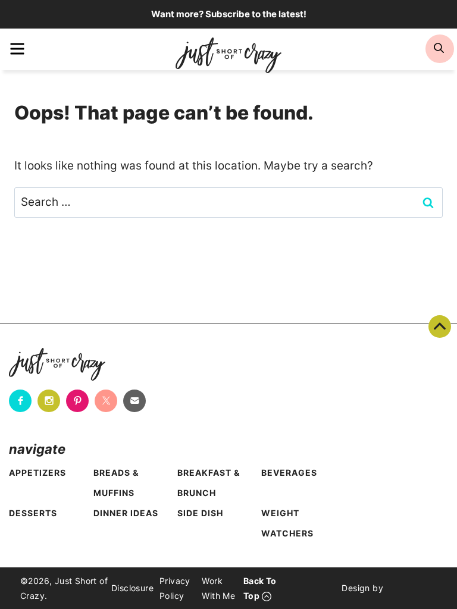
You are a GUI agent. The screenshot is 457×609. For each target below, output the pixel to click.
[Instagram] (48, 401)
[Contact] (134, 401)
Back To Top (439, 326)
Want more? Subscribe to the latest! (228, 14)
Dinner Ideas (125, 513)
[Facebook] (20, 401)
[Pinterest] (77, 401)
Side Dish (200, 513)
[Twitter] (106, 401)
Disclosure (132, 588)
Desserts (33, 513)
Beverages (289, 472)
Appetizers (37, 472)
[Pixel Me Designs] (410, 588)
